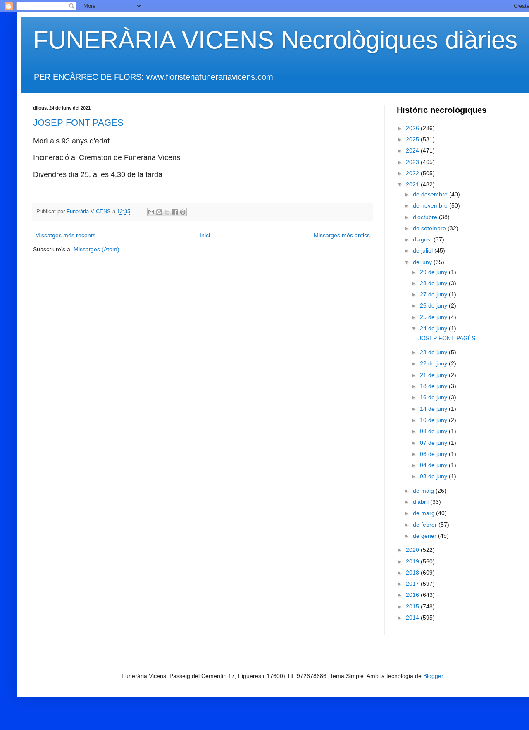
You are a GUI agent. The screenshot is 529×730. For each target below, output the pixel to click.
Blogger (433, 676)
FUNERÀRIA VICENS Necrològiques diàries (275, 40)
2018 (413, 572)
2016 (413, 595)
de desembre (431, 194)
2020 (413, 549)
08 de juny (434, 431)
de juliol (423, 250)
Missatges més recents (65, 235)
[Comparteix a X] (167, 212)
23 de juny (434, 352)
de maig (424, 490)
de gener (425, 535)
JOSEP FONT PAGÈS (78, 122)
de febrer (425, 524)
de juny (423, 262)
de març (424, 513)
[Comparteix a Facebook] (175, 212)
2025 (413, 139)
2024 (413, 150)
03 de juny (434, 476)
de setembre (430, 228)
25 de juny (434, 317)
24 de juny (434, 328)
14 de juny (434, 409)
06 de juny (434, 454)
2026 (413, 128)
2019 (413, 561)
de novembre (431, 205)
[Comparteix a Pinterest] (183, 212)
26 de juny (434, 305)
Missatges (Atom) (96, 249)
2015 (413, 606)
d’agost (423, 239)
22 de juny (434, 363)
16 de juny (434, 397)
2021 (413, 184)
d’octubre (426, 217)
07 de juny (434, 442)
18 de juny (434, 386)
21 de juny (434, 375)
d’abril (421, 502)
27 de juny (434, 294)
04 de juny (434, 465)
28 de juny (434, 283)
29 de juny (434, 272)
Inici (205, 235)
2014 (413, 617)
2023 (413, 162)
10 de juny (434, 420)
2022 (413, 173)
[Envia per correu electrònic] (151, 212)
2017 (413, 583)
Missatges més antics (342, 235)
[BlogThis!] (159, 212)
